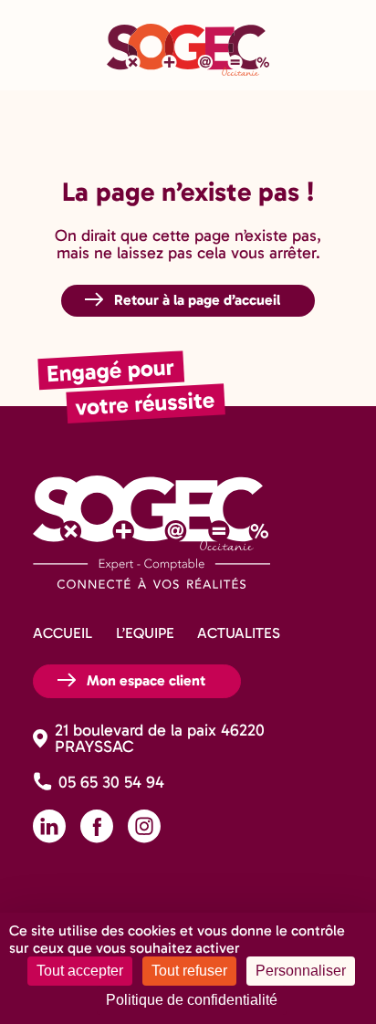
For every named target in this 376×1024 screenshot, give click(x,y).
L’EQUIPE (145, 633)
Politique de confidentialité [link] (191, 1000)
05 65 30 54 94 (111, 782)
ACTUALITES (238, 633)
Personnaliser (301, 970)
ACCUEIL (62, 633)
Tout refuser (189, 970)
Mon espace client (146, 679)
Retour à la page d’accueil (197, 299)
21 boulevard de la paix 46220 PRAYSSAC (160, 738)
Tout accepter (80, 970)
